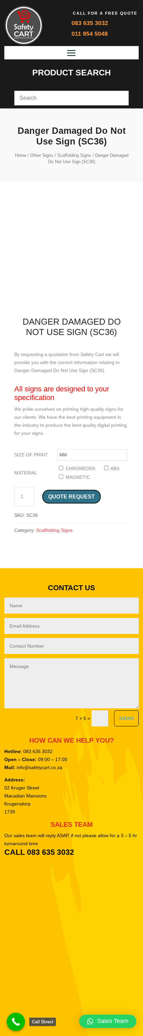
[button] (107, 1021)
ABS (114, 468)
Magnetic (77, 477)
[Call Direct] (16, 1022)
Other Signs (41, 155)
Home (20, 155)
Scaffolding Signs (74, 155)
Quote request (71, 496)
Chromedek (79, 468)
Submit (126, 718)
